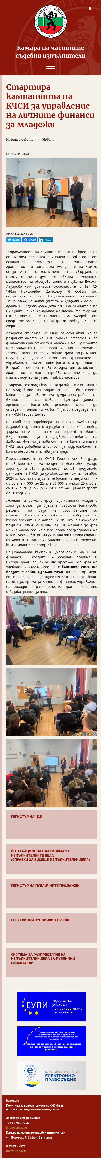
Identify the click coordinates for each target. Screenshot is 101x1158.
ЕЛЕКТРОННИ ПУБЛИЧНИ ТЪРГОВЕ (40, 920)
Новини (48, 139)
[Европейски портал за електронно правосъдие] (51, 1075)
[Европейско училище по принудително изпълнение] (51, 1006)
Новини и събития (21, 139)
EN (90, 8)
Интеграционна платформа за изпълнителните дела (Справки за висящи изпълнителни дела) (50, 855)
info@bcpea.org (16, 1127)
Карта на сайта (16, 1151)
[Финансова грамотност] (51, 1041)
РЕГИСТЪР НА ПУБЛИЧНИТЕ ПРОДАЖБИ (45, 886)
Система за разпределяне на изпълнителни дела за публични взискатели (43, 959)
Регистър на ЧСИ (26, 817)
